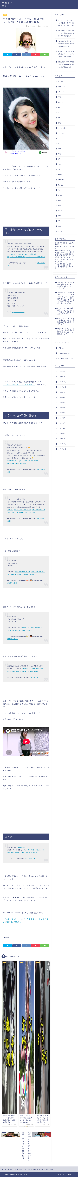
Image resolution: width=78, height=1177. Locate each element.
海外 (59, 117)
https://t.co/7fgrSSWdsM (16, 257)
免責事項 (22, 1174)
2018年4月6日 (12, 583)
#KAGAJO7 (19, 572)
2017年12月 (62, 444)
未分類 (60, 174)
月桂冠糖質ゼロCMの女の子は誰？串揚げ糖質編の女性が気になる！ (66, 64)
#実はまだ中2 (36, 510)
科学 (59, 221)
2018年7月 (61, 408)
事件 (59, 200)
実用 (59, 216)
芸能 (5, 15)
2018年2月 (61, 433)
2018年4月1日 (30, 858)
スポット (61, 107)
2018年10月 (62, 392)
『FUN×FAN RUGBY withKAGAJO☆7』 (19, 385)
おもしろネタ (62, 128)
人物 (59, 149)
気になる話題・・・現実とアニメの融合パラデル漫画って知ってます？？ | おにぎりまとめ (65, 300)
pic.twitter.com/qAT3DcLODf (22, 630)
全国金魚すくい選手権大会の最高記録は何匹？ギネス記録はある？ (65, 284)
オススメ (61, 102)
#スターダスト (24, 254)
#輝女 (36, 461)
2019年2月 (61, 371)
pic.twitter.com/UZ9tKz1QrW (35, 257)
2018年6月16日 (12, 639)
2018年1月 (61, 438)
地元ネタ (61, 81)
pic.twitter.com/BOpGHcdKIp (17, 463)
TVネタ (60, 97)
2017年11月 (62, 449)
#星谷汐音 (33, 254)
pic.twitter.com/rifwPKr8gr (29, 671)
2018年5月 (61, 418)
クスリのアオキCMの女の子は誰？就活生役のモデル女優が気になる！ (66, 43)
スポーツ (61, 179)
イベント (61, 195)
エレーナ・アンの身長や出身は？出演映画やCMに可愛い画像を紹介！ (66, 33)
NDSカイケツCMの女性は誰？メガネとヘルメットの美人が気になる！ (66, 54)
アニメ (60, 164)
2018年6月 (61, 413)
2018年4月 (61, 423)
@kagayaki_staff (13, 671)
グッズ (60, 211)
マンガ (60, 112)
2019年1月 (61, 376)
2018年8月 (61, 402)
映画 (59, 154)
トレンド (61, 92)
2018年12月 (62, 382)
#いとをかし (14, 254)
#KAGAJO (39, 850)
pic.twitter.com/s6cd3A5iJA (27, 852)
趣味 (59, 205)
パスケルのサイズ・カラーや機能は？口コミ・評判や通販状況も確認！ (65, 320)
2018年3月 (61, 428)
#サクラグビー (30, 850)
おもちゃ (61, 133)
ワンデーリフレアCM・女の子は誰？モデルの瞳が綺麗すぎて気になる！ (66, 23)
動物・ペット (62, 87)
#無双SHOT (35, 572)
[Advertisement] (26, 208)
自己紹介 (61, 185)
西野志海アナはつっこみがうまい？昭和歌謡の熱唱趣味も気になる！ (65, 330)
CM (59, 169)
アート (60, 138)
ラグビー (7, 937)
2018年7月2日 (35, 677)
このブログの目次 (64, 353)
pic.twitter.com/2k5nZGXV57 (25, 574)
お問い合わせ (62, 348)
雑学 (59, 159)
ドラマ (60, 231)
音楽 (59, 226)
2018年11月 (62, 387)
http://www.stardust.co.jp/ (18, 312)
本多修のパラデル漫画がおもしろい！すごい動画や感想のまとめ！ (65, 294)
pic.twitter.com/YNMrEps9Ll (26, 512)
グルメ (60, 190)
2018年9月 (61, 397)
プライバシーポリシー (65, 358)
